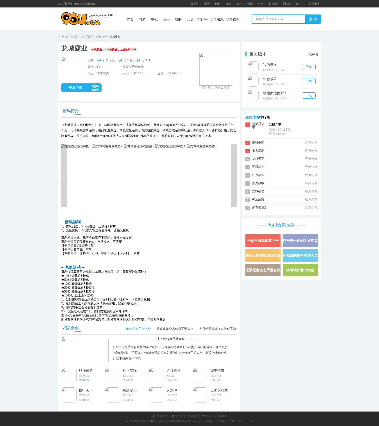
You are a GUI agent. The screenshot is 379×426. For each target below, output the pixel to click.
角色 (119, 125)
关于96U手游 (159, 416)
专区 (207, 3)
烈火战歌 (258, 183)
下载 (309, 66)
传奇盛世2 (259, 207)
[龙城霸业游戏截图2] (107, 146)
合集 (250, 3)
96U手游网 (87, 36)
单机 (154, 19)
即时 (110, 125)
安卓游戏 (217, 19)
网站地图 (221, 416)
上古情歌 (258, 150)
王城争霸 (258, 142)
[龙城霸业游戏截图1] (76, 146)
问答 (217, 3)
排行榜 (273, 3)
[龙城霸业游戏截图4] (170, 146)
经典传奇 (101, 36)
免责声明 (192, 416)
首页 (130, 19)
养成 (172, 130)
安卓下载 (75, 88)
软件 (298, 3)
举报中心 (207, 416)
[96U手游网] (96, 13)
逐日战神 (258, 167)
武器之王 (275, 124)
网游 (142, 19)
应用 (166, 19)
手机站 (286, 3)
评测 (260, 3)
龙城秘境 (258, 191)
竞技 (86, 136)
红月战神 (258, 175)
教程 (239, 3)
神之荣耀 (258, 199)
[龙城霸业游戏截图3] (139, 146)
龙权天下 (258, 158)
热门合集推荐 (281, 224)
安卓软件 (232, 19)
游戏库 (195, 3)
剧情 (205, 130)
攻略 (228, 3)
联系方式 (177, 416)
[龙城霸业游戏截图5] (201, 146)
